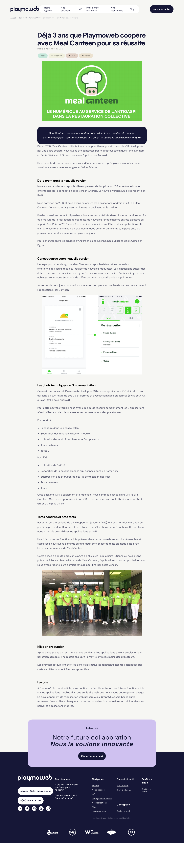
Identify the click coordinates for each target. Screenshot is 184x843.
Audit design (122, 785)
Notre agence (48, 9)
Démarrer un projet (92, 755)
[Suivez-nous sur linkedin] (20, 809)
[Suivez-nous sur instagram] (34, 809)
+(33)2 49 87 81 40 (30, 800)
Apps (43, 56)
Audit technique (124, 790)
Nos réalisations (117, 9)
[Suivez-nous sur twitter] (41, 809)
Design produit (123, 811)
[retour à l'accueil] (24, 9)
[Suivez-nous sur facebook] (27, 809)
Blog (132, 9)
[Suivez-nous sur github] (48, 809)
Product (72, 56)
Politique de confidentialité (119, 818)
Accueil (13, 18)
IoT (80, 9)
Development (56, 56)
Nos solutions (65, 9)
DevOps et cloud (147, 790)
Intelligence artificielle (92, 9)
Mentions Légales (99, 818)
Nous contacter (162, 9)
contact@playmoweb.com (35, 791)
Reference (86, 56)
